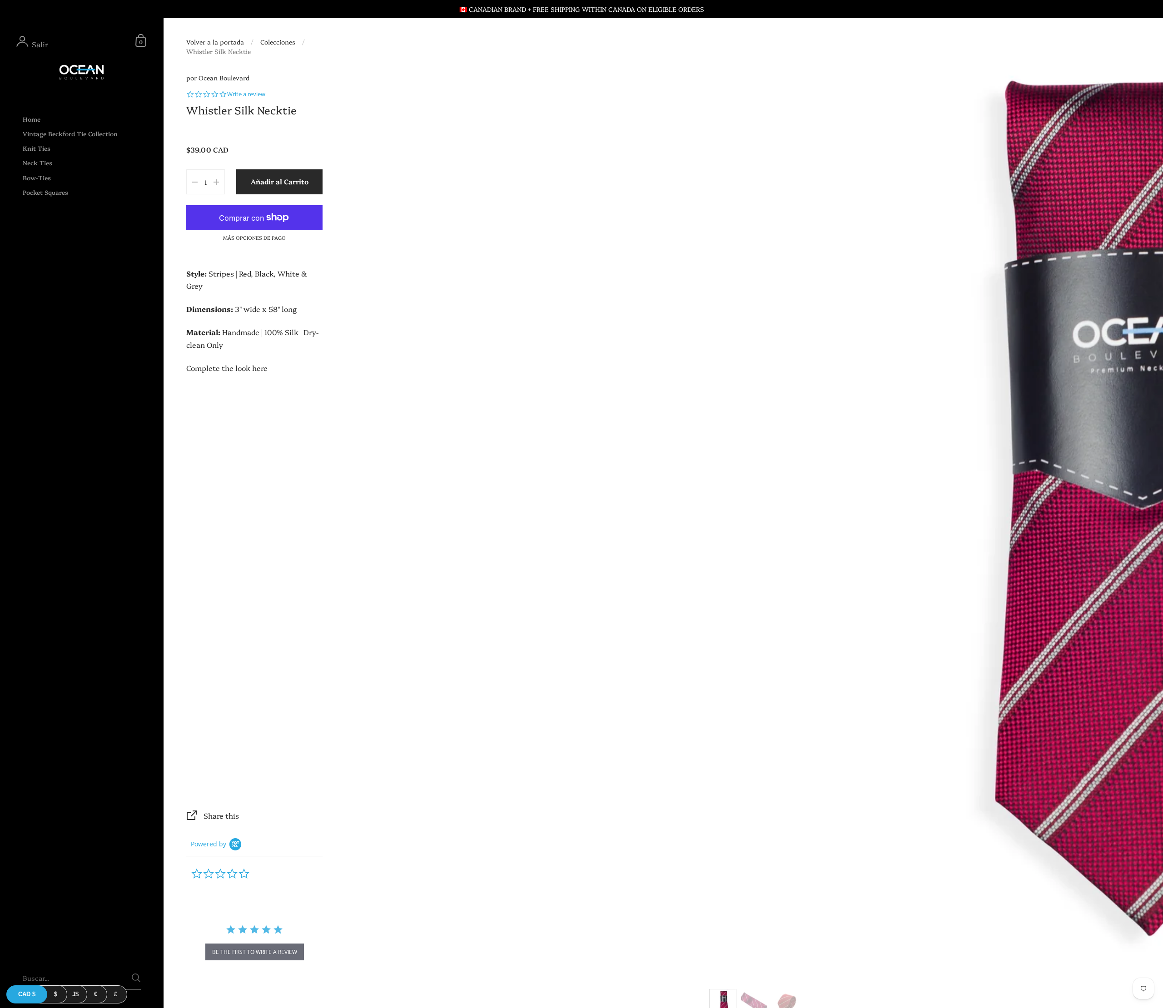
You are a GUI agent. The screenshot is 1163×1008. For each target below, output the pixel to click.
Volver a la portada (215, 41)
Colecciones (277, 41)
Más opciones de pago (254, 237)
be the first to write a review (254, 952)
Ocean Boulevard (224, 77)
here (260, 368)
